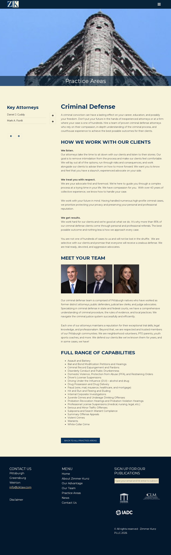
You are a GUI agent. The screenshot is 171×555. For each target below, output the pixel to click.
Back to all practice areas (80, 440)
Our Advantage (72, 483)
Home (66, 473)
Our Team (68, 488)
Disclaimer (16, 499)
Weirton (15, 482)
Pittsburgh (17, 473)
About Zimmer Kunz (75, 478)
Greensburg (18, 478)
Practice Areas (71, 493)
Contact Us (69, 502)
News (65, 497)
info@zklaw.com (20, 487)
